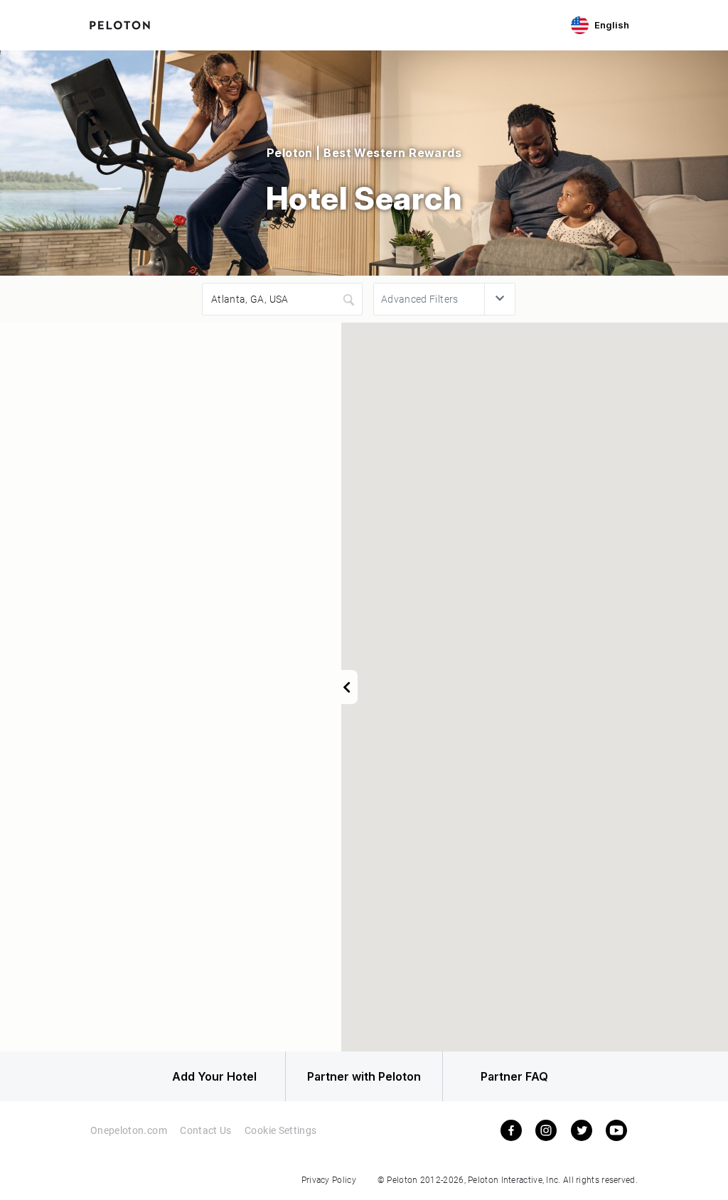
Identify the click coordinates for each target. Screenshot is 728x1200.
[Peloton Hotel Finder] (120, 23)
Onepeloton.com (128, 1130)
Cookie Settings (280, 1130)
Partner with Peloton (364, 1076)
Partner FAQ (514, 1076)
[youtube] (616, 1129)
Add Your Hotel (214, 1076)
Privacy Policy (328, 1179)
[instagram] (546, 1129)
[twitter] (581, 1129)
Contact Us (206, 1130)
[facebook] (511, 1129)
